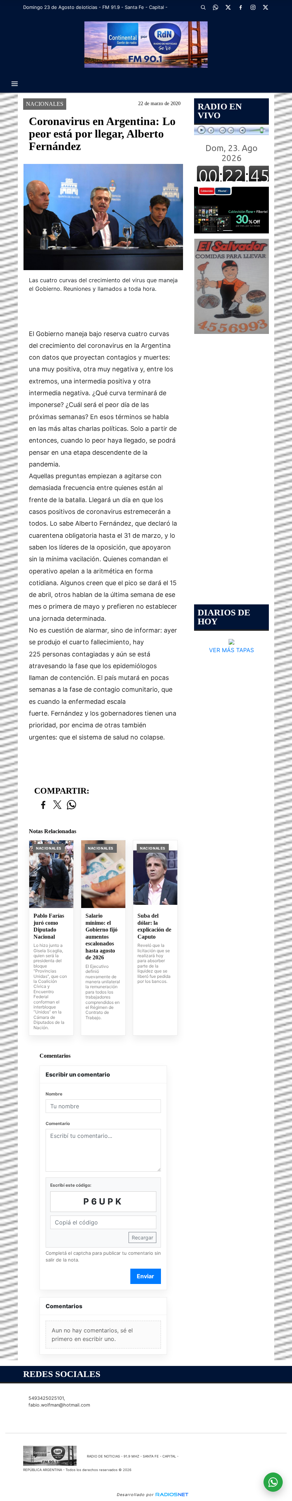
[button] (203, 7)
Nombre (54, 1094)
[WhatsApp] (215, 7)
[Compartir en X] (57, 805)
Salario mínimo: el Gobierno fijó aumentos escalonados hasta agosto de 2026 (101, 936)
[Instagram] (253, 7)
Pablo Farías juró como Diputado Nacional (48, 926)
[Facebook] (240, 7)
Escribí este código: (71, 1185)
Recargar (142, 1237)
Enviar (145, 1276)
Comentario (58, 1123)
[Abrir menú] (15, 84)
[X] (228, 7)
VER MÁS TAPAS (231, 650)
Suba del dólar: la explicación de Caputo (154, 926)
